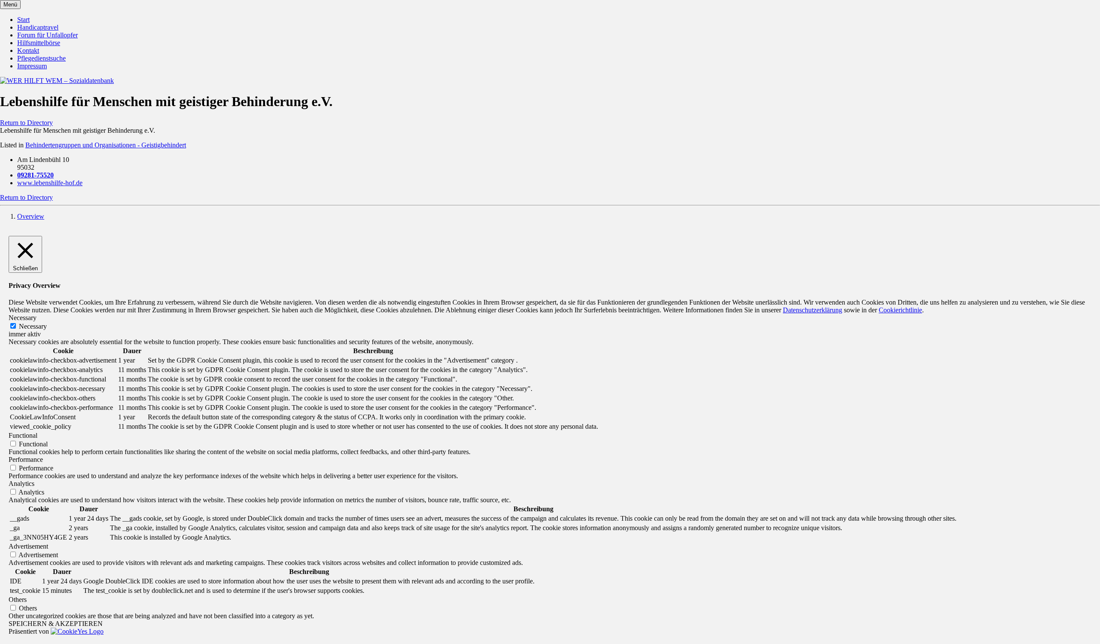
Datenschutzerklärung (812, 310)
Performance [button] (26, 459)
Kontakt (28, 50)
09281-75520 (35, 175)
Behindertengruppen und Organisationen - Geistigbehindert (105, 145)
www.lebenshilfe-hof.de (49, 182)
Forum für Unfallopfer (47, 35)
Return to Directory (26, 122)
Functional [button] (23, 435)
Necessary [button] (23, 317)
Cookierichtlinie (900, 310)
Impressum (32, 66)
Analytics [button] (21, 483)
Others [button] (18, 599)
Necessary (33, 326)
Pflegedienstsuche (41, 58)
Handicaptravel (37, 27)
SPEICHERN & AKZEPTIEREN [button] (56, 623)
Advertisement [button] (28, 546)
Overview (30, 216)
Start (23, 19)
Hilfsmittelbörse (38, 42)
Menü (10, 4)
